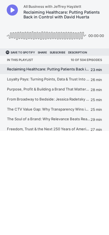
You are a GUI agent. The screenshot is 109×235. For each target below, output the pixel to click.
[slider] (46, 33)
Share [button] (42, 52)
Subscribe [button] (57, 52)
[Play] (12, 10)
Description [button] (77, 52)
